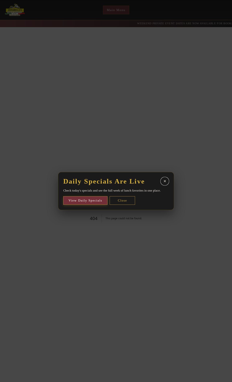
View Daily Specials (85, 200)
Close (122, 200)
